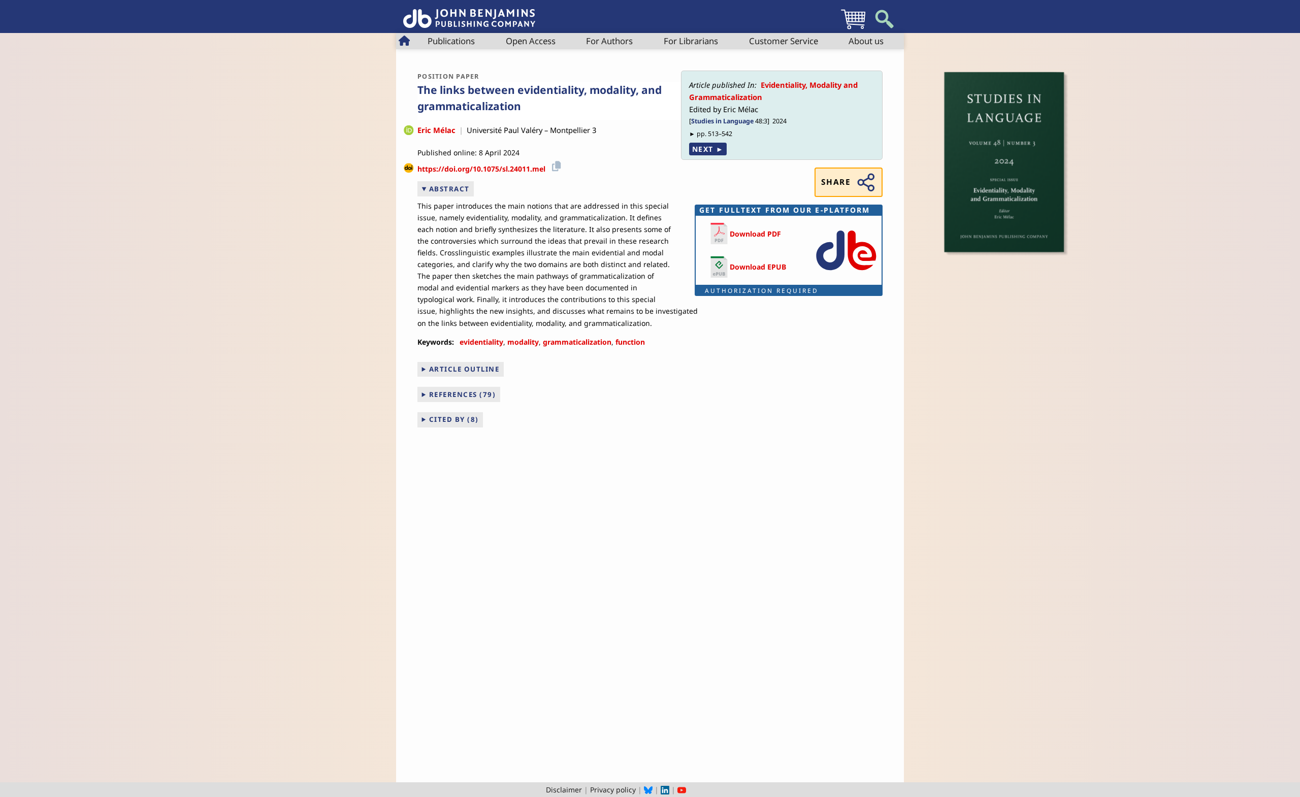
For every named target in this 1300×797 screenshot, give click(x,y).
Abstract (449, 188)
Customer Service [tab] (783, 41)
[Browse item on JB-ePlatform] (846, 272)
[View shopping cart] (853, 29)
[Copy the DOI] (554, 165)
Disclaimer (564, 789)
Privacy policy (613, 789)
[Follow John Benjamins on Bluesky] (648, 789)
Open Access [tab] (531, 41)
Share (836, 182)
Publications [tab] (451, 41)
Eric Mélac (436, 130)
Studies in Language (722, 121)
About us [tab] (866, 41)
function (630, 342)
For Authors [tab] (609, 41)
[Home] (469, 13)
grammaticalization (577, 342)
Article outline (464, 369)
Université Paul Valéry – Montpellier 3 (531, 130)
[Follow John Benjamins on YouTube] (681, 789)
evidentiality (481, 342)
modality (523, 342)
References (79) (462, 394)
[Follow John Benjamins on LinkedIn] (665, 789)
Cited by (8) (454, 419)
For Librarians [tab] (691, 41)
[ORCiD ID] (408, 131)
